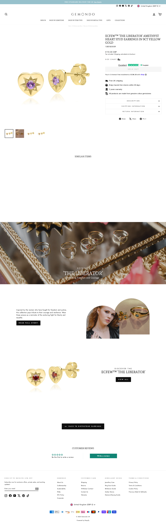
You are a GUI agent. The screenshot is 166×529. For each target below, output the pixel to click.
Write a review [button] (103, 456)
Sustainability (61, 489)
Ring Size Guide (110, 485)
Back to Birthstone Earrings (84, 426)
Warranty (84, 495)
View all (123, 379)
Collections (120, 20)
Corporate (60, 498)
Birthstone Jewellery (77, 26)
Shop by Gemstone (56, 20)
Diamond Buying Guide (112, 495)
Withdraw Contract (87, 489)
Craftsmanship (61, 485)
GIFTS (108, 20)
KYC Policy (60, 495)
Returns (83, 485)
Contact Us (84, 492)
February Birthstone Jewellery (90, 26)
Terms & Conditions (135, 485)
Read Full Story (28, 323)
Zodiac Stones (109, 492)
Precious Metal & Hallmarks (138, 492)
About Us (60, 482)
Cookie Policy (133, 489)
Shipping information (133, 106)
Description (133, 101)
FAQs (59, 492)
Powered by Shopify (83, 520)
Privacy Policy (133, 482)
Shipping (117, 54)
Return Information (133, 112)
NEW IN (43, 20)
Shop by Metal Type (95, 20)
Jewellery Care (110, 482)
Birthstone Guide (110, 489)
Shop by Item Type (75, 20)
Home (69, 26)
